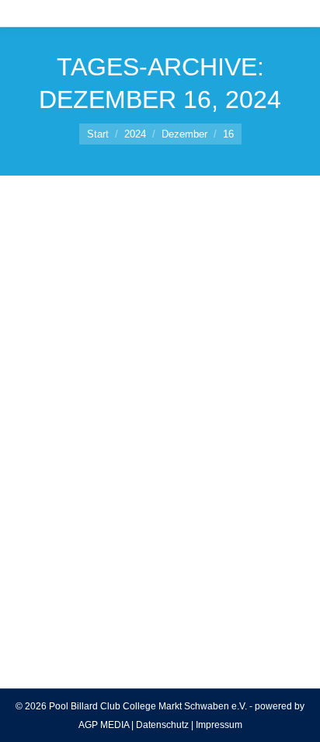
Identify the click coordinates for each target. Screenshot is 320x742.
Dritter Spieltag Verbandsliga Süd (138, 457)
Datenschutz (162, 724)
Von (107, 484)
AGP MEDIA (103, 724)
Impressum (219, 724)
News (47, 484)
